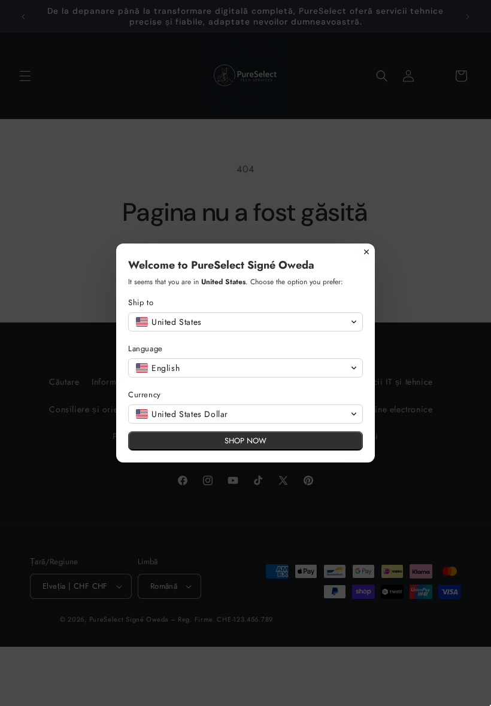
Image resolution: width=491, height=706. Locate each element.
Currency (144, 394)
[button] (245, 321)
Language (145, 348)
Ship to (140, 302)
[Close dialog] (366, 252)
